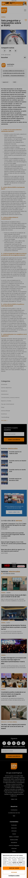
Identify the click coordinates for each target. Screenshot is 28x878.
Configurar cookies (14, 875)
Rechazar (14, 872)
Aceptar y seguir (14, 868)
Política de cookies (17, 862)
